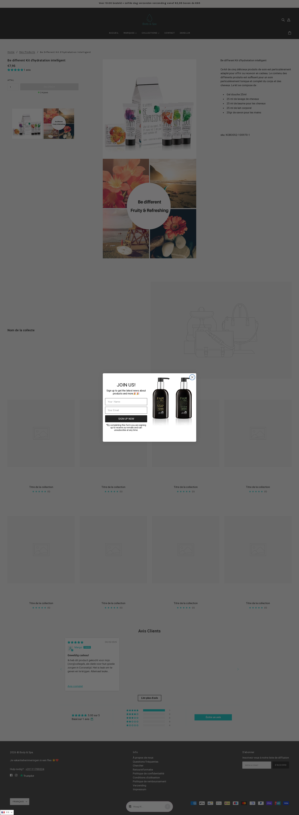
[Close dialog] (192, 377)
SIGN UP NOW (126, 418)
